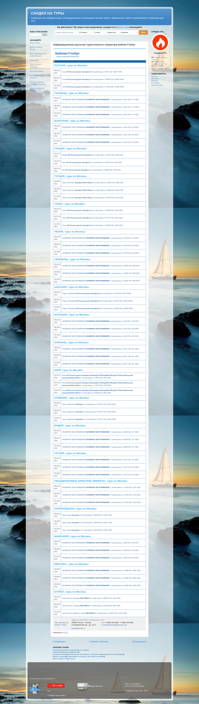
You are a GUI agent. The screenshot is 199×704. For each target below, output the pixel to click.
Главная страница (98, 641)
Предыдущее (139, 641)
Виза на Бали (35, 43)
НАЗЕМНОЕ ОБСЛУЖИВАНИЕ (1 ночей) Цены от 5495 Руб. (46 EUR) (100, 543)
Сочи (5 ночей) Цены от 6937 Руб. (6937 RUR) (92, 72)
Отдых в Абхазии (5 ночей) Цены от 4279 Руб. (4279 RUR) (96, 293)
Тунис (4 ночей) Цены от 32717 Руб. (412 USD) (92, 218)
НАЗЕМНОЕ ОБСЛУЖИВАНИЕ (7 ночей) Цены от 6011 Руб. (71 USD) (100, 99)
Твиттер (154, 76)
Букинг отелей (59, 656)
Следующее (59, 641)
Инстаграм (155, 83)
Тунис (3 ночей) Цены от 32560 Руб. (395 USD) (92, 225)
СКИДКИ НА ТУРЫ (47, 13)
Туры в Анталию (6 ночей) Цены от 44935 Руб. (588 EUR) (92, 183)
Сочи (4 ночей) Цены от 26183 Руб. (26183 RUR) (93, 79)
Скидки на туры (132, 691)
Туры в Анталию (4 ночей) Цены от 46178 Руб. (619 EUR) (92, 198)
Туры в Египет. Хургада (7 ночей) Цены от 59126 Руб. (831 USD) (91, 606)
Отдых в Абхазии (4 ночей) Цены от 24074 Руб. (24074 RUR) (97, 301)
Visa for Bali (34, 60)
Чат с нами (57, 685)
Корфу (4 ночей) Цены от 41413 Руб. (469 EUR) (92, 155)
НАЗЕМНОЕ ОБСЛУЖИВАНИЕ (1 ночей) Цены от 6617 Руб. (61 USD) (100, 349)
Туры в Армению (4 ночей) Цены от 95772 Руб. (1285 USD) (89, 404)
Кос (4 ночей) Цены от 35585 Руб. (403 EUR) (91, 170)
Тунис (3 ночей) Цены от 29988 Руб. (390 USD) (92, 210)
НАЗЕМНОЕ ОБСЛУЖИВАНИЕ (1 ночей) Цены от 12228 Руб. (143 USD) (101, 487)
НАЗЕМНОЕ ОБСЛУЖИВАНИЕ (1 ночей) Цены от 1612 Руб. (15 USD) (100, 460)
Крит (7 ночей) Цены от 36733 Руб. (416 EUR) (92, 162)
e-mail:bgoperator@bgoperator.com (114, 625)
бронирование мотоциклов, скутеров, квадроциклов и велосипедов (95, 654)
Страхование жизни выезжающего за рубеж (71, 650)
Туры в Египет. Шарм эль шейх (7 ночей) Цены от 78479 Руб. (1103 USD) (94, 613)
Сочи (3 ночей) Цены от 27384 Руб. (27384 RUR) (93, 87)
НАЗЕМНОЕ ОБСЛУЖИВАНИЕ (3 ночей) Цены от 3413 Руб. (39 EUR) (100, 321)
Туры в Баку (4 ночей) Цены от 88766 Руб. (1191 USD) (87, 515)
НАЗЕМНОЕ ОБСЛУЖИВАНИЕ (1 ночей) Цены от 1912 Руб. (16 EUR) (100, 127)
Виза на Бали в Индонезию (64, 659)
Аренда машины (59, 654)
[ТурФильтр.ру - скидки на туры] (35, 694)
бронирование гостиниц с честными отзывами (85, 656)
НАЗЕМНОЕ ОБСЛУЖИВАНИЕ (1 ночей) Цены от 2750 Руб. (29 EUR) (100, 238)
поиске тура (122, 27)
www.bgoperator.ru (78, 628)
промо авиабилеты (71, 652)
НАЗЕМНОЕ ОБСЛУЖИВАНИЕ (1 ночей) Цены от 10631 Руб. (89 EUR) (100, 266)
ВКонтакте (155, 78)
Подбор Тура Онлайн (57, 695)
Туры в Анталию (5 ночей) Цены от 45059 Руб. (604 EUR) (92, 190)
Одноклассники (157, 85)
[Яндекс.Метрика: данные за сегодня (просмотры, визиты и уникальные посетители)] (95, 686)
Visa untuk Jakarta (36, 71)
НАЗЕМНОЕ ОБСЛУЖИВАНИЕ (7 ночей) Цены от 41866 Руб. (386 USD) (101, 570)
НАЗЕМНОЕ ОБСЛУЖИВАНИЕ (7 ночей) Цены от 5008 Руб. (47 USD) (100, 432)
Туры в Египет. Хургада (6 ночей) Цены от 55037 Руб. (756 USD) (91, 598)
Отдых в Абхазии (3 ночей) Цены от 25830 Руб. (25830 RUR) (97, 308)
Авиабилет (57, 652)
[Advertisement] (160, 124)
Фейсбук (154, 81)
